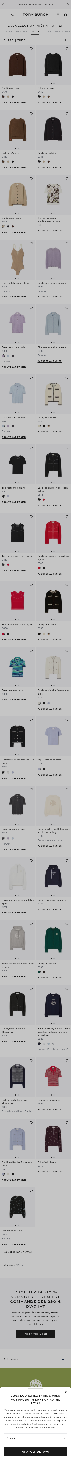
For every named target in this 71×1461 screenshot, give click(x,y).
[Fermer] (66, 1392)
